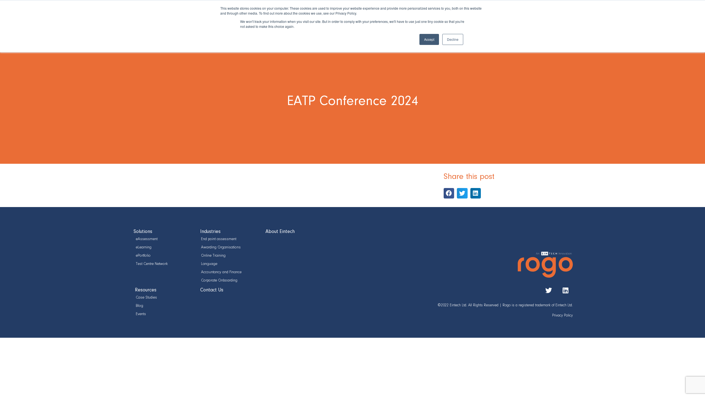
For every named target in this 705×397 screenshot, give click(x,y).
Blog (139, 306)
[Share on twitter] (462, 193)
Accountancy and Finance (220, 272)
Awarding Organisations (220, 247)
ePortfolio (143, 256)
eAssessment (147, 239)
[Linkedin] (565, 290)
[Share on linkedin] (475, 193)
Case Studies (146, 298)
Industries (210, 231)
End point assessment (218, 239)
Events (141, 314)
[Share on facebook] (449, 193)
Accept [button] (429, 39)
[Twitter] (548, 290)
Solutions (143, 231)
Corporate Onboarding (219, 280)
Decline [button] (453, 39)
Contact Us (211, 290)
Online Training (213, 256)
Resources (145, 290)
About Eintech (280, 231)
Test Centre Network (152, 264)
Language (209, 264)
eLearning (143, 247)
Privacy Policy (562, 316)
